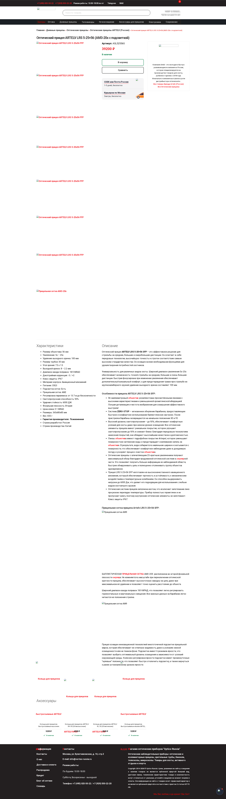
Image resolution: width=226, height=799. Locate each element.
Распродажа (42, 770)
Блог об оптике (44, 781)
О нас (39, 759)
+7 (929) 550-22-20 (63, 3)
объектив (133, 398)
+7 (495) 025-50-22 (45, 3)
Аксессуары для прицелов (131, 22)
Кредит (40, 775)
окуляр (180, 458)
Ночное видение (106, 22)
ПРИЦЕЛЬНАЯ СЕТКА (133, 574)
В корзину (123, 62)
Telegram (111, 3)
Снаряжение (171, 22)
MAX (121, 3)
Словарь (40, 786)
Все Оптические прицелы (168, 87)
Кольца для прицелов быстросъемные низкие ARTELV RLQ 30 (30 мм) (133, 725)
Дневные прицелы (68, 22)
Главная (40, 30)
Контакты (41, 754)
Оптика (51, 22)
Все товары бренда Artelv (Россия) (168, 84)
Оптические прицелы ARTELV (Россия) (109, 30)
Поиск (148, 13)
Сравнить (123, 70)
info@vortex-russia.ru (81, 759)
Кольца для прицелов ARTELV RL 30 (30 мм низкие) (105, 725)
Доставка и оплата (46, 764)
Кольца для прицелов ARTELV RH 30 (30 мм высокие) (77, 725)
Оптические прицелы (77, 30)
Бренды (41, 22)
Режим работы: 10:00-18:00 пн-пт (89, 3)
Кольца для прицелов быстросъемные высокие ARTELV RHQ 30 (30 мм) (48, 725)
